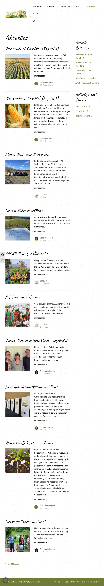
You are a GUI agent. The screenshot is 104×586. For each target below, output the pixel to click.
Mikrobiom (81, 111)
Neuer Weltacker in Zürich (25, 521)
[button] (34, 21)
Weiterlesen (39, 76)
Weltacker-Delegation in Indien (29, 443)
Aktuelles (91, 6)
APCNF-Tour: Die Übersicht (26, 254)
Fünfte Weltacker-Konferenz (26, 154)
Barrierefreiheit (83, 582)
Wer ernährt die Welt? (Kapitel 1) (31, 98)
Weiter (15, 563)
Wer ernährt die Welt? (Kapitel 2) (31, 48)
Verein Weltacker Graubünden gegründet (36, 340)
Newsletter (94, 582)
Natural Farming (84, 115)
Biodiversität (82, 106)
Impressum (58, 582)
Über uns (37, 6)
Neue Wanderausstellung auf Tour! (31, 387)
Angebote (51, 6)
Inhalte (78, 6)
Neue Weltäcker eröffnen (24, 210)
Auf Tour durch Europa (22, 297)
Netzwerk (65, 6)
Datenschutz (70, 582)
